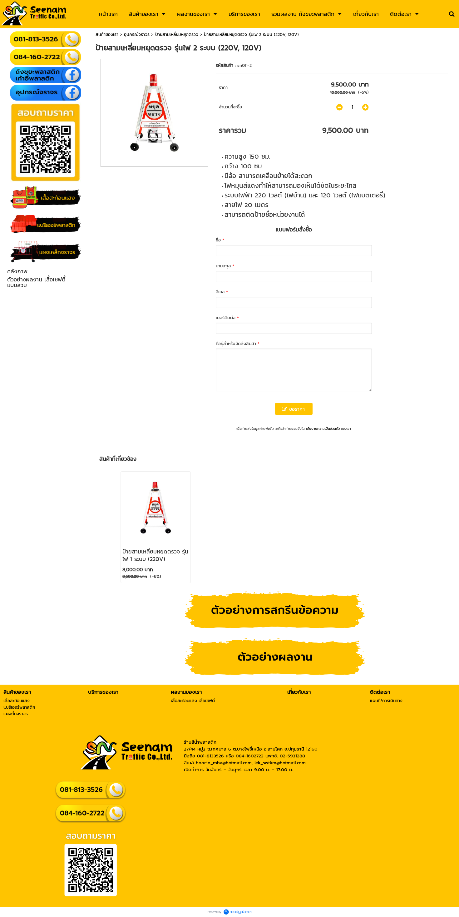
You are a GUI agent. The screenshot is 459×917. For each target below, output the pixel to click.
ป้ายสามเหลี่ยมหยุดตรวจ (176, 34)
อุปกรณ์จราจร (137, 34)
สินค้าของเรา (107, 34)
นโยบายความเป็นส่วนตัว (323, 428)
